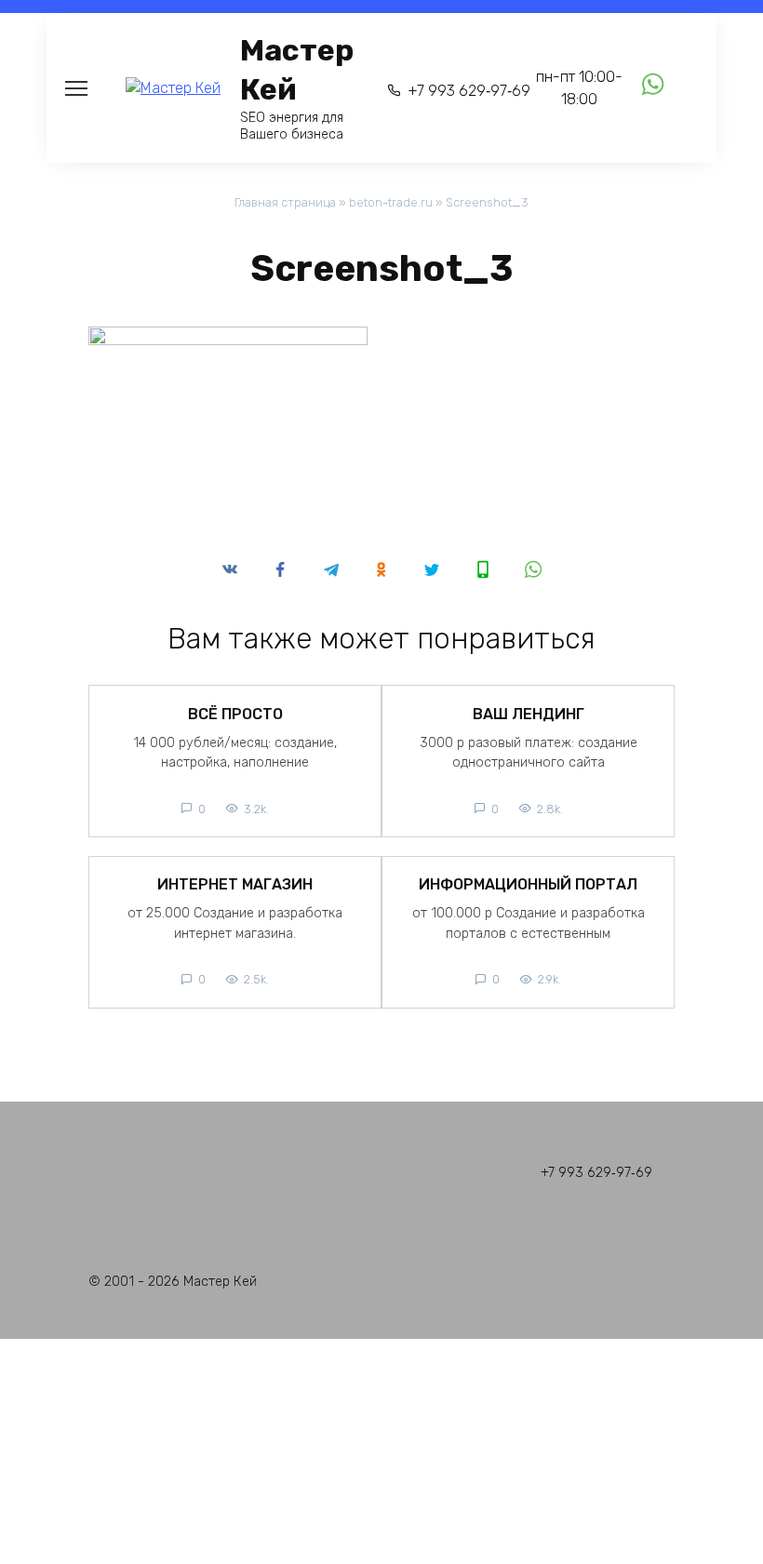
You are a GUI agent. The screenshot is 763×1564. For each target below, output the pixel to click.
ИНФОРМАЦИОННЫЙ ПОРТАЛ (528, 884)
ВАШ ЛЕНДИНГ (528, 713)
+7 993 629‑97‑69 (469, 91)
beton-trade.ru (391, 202)
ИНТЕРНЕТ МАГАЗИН (235, 884)
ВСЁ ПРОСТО (235, 713)
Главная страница (285, 202)
